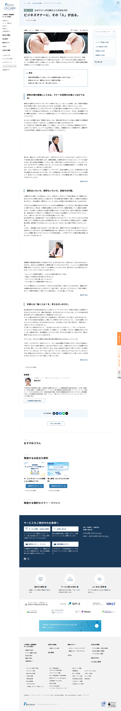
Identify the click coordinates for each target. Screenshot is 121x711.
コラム (4, 46)
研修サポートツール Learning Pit (57, 678)
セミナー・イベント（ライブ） (77, 648)
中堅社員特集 (29, 678)
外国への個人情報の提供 (70, 695)
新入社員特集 (29, 681)
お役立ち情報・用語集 (98, 651)
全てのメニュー (8, 62)
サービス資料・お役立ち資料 (39, 529)
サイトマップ (86, 695)
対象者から (5, 20)
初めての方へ (7, 55)
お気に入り (85, 30)
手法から (4, 26)
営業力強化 (87, 678)
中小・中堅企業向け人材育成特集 (57, 675)
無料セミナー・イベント (37, 544)
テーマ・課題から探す (102, 42)
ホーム (24, 3)
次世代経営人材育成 (77, 678)
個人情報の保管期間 (58, 695)
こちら (99, 533)
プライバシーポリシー (37, 695)
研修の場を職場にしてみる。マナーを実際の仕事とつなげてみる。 (50, 77)
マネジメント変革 (30, 671)
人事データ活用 (88, 673)
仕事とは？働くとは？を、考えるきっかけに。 (43, 83)
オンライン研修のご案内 (32, 668)
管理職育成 (75, 671)
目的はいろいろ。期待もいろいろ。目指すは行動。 (45, 80)
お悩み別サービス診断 (77, 684)
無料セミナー (6, 42)
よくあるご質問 (8, 59)
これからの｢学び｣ (30, 684)
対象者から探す (100, 51)
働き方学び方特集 (30, 673)
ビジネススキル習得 (36, 3)
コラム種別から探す (101, 47)
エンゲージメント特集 (54, 673)
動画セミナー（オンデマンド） (77, 651)
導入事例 (5, 39)
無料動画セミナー (63, 544)
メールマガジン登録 (97, 653)
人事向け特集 (29, 676)
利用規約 (79, 695)
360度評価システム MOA (55, 681)
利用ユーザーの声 (54, 648)
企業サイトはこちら (59, 625)
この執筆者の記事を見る (33, 401)
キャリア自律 (88, 676)
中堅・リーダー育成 (77, 676)
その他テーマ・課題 (77, 681)
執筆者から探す (100, 55)
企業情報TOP (6, 70)
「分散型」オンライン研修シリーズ (35, 686)
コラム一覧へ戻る (55, 423)
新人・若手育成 (76, 673)
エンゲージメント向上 (90, 671)
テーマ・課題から (7, 23)
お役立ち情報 (6, 50)
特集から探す (28, 658)
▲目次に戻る (84, 181)
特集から (4, 28)
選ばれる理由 (6, 35)
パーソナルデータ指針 (48, 695)
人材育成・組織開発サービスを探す (8, 16)
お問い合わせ (61, 529)
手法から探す (28, 655)
